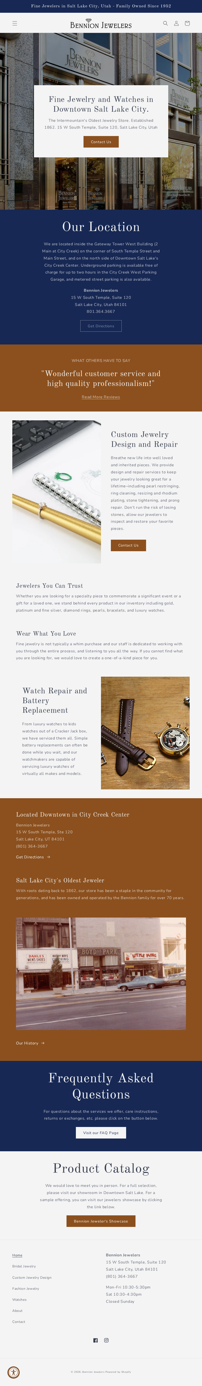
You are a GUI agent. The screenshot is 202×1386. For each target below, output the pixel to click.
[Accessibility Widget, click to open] (13, 1372)
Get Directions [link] (101, 326)
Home (17, 1255)
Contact (18, 1321)
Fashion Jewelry (25, 1288)
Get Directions (30, 857)
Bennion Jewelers (93, 1372)
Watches (19, 1299)
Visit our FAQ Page (101, 1132)
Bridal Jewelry (24, 1266)
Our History (27, 1043)
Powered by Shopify (118, 1372)
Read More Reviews (101, 397)
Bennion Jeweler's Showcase (101, 1221)
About (17, 1310)
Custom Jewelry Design (32, 1277)
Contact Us (101, 141)
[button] (14, 23)
